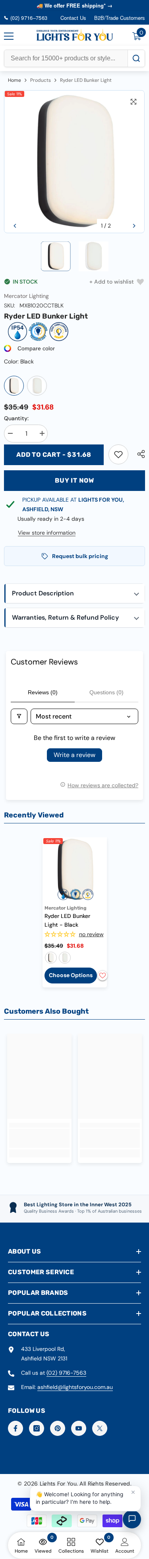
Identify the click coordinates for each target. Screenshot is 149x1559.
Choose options (71, 975)
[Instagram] (36, 1428)
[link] (118, 454)
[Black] (14, 386)
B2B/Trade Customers (119, 17)
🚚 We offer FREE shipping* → (74, 5)
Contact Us (73, 17)
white (65, 958)
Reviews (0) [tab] (43, 692)
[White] (37, 386)
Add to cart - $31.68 (53, 454)
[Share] (139, 454)
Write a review (74, 755)
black (51, 958)
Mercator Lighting (26, 295)
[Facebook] (15, 1428)
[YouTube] (78, 1428)
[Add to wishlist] (102, 975)
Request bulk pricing (80, 556)
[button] (15, 226)
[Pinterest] (57, 1428)
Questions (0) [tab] (106, 692)
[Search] (136, 58)
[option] (74, 162)
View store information (46, 532)
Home (14, 80)
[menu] (9, 36)
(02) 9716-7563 (66, 1372)
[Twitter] (99, 1428)
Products (40, 80)
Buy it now (74, 480)
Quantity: (16, 418)
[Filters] (19, 716)
